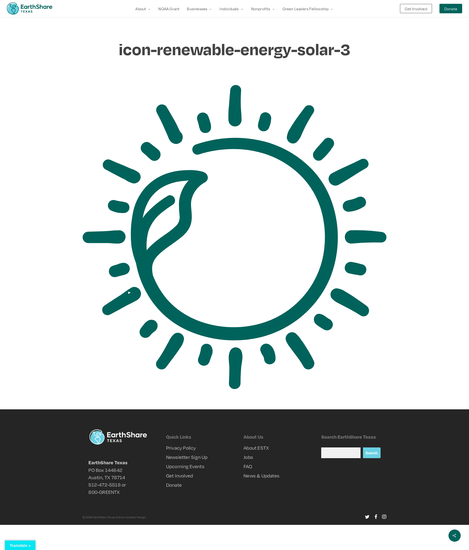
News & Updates (261, 475)
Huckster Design (135, 517)
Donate (174, 485)
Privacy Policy (181, 447)
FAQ (248, 466)
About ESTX (256, 447)
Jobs (248, 457)
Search (372, 453)
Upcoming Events (185, 466)
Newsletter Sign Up (187, 457)
